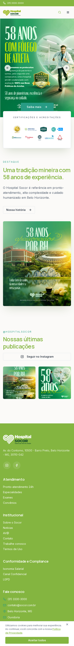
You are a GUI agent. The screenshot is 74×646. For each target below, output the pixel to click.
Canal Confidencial (15, 574)
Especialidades (12, 492)
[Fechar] (67, 624)
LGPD (6, 579)
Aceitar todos (37, 640)
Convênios (10, 502)
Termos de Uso (12, 549)
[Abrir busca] (59, 12)
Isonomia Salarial (13, 568)
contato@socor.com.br (22, 605)
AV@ (6, 533)
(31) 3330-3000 (17, 599)
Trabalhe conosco (14, 543)
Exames (8, 497)
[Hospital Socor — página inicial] (13, 12)
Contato (8, 538)
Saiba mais (34, 106)
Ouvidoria (14, 617)
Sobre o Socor (12, 522)
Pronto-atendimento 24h (18, 486)
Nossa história (16, 209)
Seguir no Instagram (40, 356)
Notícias (8, 527)
